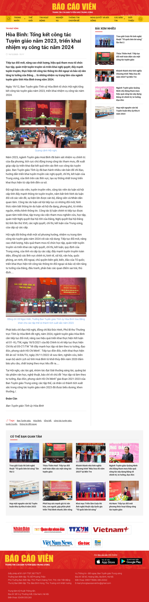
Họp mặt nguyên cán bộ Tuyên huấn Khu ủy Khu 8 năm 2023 (128, 111)
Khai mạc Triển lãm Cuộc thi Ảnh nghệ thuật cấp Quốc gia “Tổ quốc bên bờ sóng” (89, 506)
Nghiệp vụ (59, 19)
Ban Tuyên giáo (24, 420)
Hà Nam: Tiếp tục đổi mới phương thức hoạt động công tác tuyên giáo (122, 506)
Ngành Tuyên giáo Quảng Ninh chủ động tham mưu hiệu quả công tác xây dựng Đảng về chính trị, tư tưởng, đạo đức (128, 94)
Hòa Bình (37, 420)
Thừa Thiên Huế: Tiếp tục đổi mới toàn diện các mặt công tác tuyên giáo (128, 56)
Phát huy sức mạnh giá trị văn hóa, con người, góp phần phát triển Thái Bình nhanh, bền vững (57, 506)
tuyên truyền (11, 424)
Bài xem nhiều (105, 28)
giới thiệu (131, 19)
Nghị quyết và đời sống (99, 19)
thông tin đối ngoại (28, 424)
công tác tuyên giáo (63, 420)
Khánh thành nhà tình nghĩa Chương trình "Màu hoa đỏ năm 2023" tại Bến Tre (129, 74)
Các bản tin (118, 19)
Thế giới (31, 19)
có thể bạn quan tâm (26, 436)
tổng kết (47, 420)
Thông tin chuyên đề (74, 19)
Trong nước (17, 19)
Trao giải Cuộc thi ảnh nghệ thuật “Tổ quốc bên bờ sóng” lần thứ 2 (129, 39)
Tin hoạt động (44, 19)
